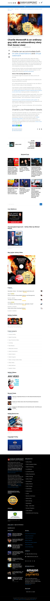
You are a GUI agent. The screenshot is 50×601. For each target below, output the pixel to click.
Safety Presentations (13, 351)
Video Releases (29, 510)
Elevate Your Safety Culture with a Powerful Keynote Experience (25, 401)
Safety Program (16, 37)
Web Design (16, 599)
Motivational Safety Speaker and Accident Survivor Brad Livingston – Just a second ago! (13, 191)
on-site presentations (21, 53)
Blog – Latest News (30, 505)
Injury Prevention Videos (14, 340)
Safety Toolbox (29, 478)
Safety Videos (11, 362)
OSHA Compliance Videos (31, 464)
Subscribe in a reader (30, 591)
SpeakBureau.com (11, 527)
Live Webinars (29, 469)
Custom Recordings (29, 546)
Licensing (11, 342)
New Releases (11, 345)
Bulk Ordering (29, 500)
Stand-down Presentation (30, 533)
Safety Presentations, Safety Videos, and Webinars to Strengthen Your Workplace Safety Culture (17, 566)
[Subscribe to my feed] (25, 591)
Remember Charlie (16, 120)
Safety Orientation (29, 538)
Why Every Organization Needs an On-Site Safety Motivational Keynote (24, 191)
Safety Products (12, 354)
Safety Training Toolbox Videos (15, 359)
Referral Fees (29, 498)
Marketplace (28, 503)
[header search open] (39, 3)
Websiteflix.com (33, 599)
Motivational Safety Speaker (31, 542)
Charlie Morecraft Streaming (32, 513)
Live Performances (30, 471)
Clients (27, 493)
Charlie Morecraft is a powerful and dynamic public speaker (24, 99)
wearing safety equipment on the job (22, 90)
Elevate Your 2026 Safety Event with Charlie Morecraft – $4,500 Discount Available (27, 407)
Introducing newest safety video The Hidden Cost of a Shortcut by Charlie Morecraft (17, 553)
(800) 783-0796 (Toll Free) (32, 553)
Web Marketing (23, 599)
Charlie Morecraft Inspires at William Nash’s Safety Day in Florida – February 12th (17, 579)
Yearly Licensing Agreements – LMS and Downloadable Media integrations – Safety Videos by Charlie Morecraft (13, 171)
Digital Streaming (12, 337)
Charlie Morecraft (27, 47)
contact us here (38, 121)
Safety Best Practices (13, 348)
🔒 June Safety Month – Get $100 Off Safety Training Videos (24, 169)
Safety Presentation (29, 535)
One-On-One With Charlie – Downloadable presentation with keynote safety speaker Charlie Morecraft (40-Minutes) (36, 193)
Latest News (10, 37)
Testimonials (29, 488)
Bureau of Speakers (30, 508)
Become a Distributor (30, 496)
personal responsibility (29, 71)
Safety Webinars (12, 365)
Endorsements (29, 491)
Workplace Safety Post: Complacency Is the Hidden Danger (17, 559)
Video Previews (29, 486)
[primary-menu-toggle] (25, 7)
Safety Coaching (29, 476)
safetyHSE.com (28, 584)
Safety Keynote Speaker (18, 130)
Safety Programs (12, 357)
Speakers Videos (12, 368)
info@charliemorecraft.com (32, 556)
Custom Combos (12, 334)
